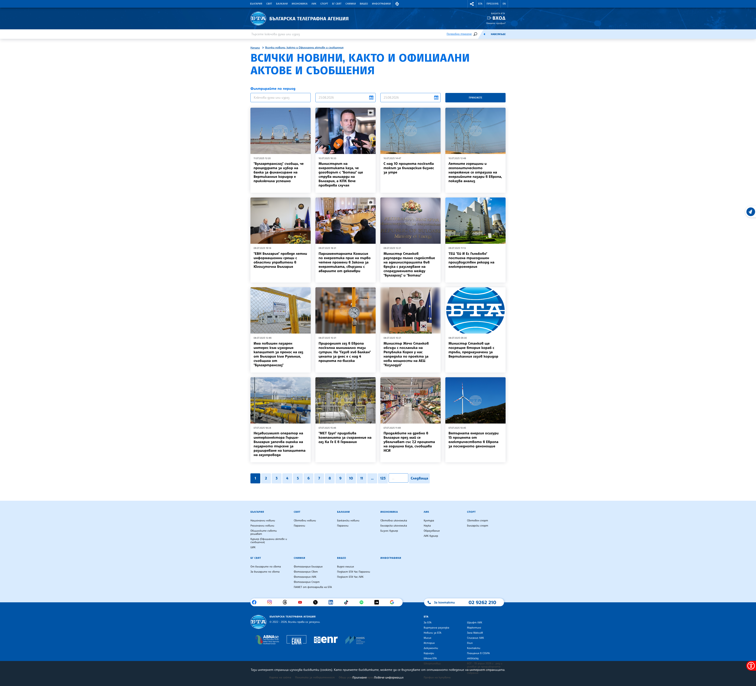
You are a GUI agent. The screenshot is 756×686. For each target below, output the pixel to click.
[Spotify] (363, 602)
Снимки (351, 3)
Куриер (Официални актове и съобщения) (268, 541)
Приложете (475, 97)
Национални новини (262, 520)
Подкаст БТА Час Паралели (353, 571)
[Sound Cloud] (378, 602)
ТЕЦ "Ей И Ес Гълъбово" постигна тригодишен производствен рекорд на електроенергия (471, 260)
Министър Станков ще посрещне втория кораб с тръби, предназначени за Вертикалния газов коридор (473, 350)
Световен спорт (477, 520)
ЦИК (253, 547)
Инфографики (381, 3)
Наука (427, 525)
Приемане (359, 677)
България (256, 3)
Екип (470, 643)
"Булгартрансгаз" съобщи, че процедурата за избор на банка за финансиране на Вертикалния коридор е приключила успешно (279, 172)
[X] (317, 602)
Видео (364, 3)
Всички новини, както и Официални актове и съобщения (304, 47)
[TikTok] (347, 602)
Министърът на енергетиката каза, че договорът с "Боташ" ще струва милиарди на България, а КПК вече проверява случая (341, 174)
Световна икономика (393, 520)
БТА (480, 3)
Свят (269, 3)
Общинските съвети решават (263, 532)
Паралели (299, 525)
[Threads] (286, 602)
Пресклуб (492, 3)
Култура (429, 520)
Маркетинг (474, 627)
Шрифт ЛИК (474, 622)
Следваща (419, 478)
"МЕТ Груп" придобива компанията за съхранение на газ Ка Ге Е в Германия (345, 437)
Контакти (473, 648)
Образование (432, 530)
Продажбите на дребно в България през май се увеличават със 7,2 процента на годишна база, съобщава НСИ (409, 442)
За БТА (427, 622)
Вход (499, 18)
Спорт (324, 3)
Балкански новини (348, 520)
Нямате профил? (496, 23)
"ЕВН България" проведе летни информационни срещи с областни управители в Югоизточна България (280, 260)
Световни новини (305, 520)
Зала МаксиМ (475, 632)
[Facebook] (255, 602)
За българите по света (265, 571)
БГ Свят (337, 3)
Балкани (282, 3)
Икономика (300, 3)
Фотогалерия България (308, 566)
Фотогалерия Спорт (307, 582)
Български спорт (477, 525)
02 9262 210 (482, 602)
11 (361, 478)
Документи (431, 648)
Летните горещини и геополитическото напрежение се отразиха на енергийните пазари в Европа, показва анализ (475, 172)
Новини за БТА (432, 632)
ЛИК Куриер (431, 536)
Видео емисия (345, 566)
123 (382, 478)
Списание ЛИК (475, 638)
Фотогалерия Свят (306, 571)
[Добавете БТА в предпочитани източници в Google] (393, 602)
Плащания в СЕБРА (478, 653)
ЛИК (313, 3)
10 (351, 478)
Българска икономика (393, 525)
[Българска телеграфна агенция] (258, 622)
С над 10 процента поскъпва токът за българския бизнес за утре (409, 167)
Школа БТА (430, 658)
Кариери (429, 653)
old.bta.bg (473, 658)
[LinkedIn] (332, 602)
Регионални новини (262, 525)
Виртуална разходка (436, 627)
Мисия (427, 638)
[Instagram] (271, 602)
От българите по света (265, 566)
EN (504, 3)
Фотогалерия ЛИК (305, 576)
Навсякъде (498, 34)
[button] (397, 4)
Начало (255, 47)
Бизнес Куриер (389, 530)
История (429, 643)
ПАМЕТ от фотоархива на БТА (313, 587)
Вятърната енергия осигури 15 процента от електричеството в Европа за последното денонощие (473, 439)
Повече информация (389, 677)
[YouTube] (301, 602)
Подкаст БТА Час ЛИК (350, 576)
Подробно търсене (459, 34)
